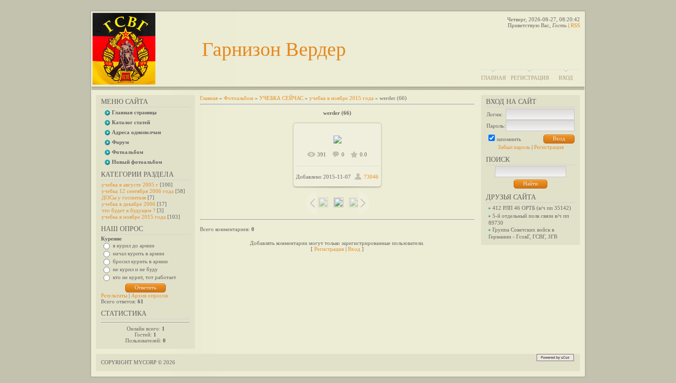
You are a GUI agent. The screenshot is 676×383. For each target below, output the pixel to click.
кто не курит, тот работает (144, 277)
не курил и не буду (135, 269)
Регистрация (530, 78)
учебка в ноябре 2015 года (133, 217)
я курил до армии (133, 245)
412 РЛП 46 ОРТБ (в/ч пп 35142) (531, 208)
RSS (575, 25)
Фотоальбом (238, 98)
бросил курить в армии (140, 261)
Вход (566, 78)
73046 (371, 177)
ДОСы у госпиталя (123, 197)
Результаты (114, 295)
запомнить (508, 139)
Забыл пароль (514, 147)
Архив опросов (149, 295)
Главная (493, 78)
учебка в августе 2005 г (129, 185)
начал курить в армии (138, 253)
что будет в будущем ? (128, 210)
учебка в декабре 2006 (128, 204)
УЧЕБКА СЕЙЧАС (281, 98)
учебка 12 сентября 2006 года (137, 191)
